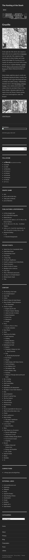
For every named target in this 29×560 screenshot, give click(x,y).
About (3, 532)
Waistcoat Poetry (8, 402)
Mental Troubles (9, 426)
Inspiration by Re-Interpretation (11, 387)
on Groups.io (7, 171)
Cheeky (6, 413)
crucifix (23, 64)
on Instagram (7, 177)
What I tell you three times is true (12, 411)
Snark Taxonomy (11, 351)
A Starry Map (7, 257)
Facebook (6, 502)
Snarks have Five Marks (9, 334)
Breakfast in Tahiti (9, 343)
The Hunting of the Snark (12, 5)
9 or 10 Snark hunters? (9, 294)
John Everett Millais (8, 383)
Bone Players (7, 330)
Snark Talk (6, 296)
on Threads (6, 179)
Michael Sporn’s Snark (9, 277)
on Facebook (7, 175)
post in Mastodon (8, 200)
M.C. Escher (8, 451)
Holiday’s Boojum (9, 421)
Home (4, 526)
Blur (5, 406)
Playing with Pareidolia (11, 449)
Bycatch (6, 443)
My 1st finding (7, 379)
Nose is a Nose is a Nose (11, 325)
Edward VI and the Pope (10, 396)
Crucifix (7, 321)
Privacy (4, 536)
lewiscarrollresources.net (10, 485)
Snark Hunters (7, 506)
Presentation (5, 543)
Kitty (5, 392)
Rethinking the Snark (9, 345)
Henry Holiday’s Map (10, 370)
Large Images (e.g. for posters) (11, 430)
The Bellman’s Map (10, 368)
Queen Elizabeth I (8, 394)
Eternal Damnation (10, 315)
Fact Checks (7, 255)
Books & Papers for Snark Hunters (12, 300)
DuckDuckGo (7, 498)
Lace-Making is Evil (10, 366)
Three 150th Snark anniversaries (11, 272)
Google (5, 500)
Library (5, 298)
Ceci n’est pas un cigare (11, 438)
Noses (5, 323)
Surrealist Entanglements (11, 236)
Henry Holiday (7, 417)
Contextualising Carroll (9, 253)
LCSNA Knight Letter (9, 213)
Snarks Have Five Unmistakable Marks (13, 249)
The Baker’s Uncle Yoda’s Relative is (13, 389)
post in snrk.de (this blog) (10, 196)
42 (4, 460)
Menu (4, 10)
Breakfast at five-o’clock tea (10, 268)
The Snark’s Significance (10, 260)
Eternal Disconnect (8, 264)
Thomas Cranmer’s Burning (12, 311)
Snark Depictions (9, 336)
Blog (3, 539)
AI (6, 234)
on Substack (7, 173)
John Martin (7, 385)
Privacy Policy (17, 555)
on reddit (6, 167)
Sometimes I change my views (12, 349)
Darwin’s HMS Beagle (10, 432)
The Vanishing (7, 381)
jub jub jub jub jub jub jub (13, 355)
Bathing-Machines (9, 340)
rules (5, 194)
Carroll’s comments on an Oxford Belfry (13, 262)
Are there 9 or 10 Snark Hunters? (12, 275)
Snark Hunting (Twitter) (9, 496)
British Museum (8, 217)
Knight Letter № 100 (10, 308)
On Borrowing (7, 404)
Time (5, 279)
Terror (5, 332)
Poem (3, 547)
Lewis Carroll (7, 424)
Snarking (7, 338)
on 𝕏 (6, 181)
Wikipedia (6, 489)
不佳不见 (7, 441)
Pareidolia (7, 372)
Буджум (7, 347)
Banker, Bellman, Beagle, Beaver (13, 436)
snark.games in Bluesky (9, 198)
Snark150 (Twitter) (8, 493)
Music (5, 428)
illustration (23, 54)
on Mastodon (7, 169)
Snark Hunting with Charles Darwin (14, 362)
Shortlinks (6, 458)
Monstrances (8, 319)
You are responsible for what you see (13, 409)
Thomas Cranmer (8, 306)
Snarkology (6, 487)
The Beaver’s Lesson (10, 434)
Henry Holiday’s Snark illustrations (12, 302)
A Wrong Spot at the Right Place (12, 472)
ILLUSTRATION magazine (11, 215)
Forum (5, 491)
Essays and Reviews (9, 415)
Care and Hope (7, 400)
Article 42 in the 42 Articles (10, 266)
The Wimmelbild (9, 304)
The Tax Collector (8, 398)
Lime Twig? (7, 270)
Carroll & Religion (9, 364)
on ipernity (6, 164)
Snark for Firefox (8, 453)
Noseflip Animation (10, 328)
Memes (5, 455)
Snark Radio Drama (9, 251)
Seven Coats (8, 317)
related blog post (6, 116)
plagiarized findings (8, 232)
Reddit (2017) (7, 504)
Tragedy (7, 360)
